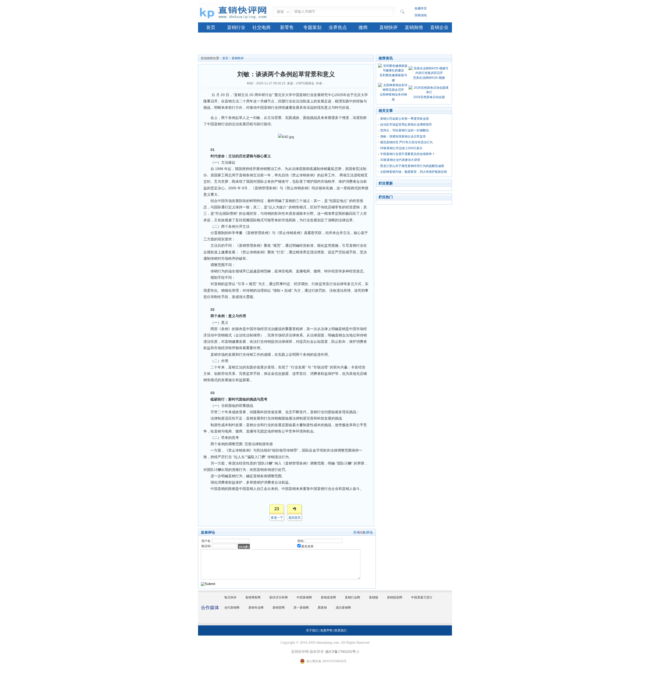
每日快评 (230, 597)
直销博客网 (253, 597)
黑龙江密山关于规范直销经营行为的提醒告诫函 (412, 166)
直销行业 (236, 27)
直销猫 (373, 597)
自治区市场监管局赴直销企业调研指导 (406, 124)
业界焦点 (338, 27)
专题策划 (312, 27)
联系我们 (340, 630)
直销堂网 (278, 607)
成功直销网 (343, 607)
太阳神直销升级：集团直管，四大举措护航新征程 (413, 172)
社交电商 (261, 27)
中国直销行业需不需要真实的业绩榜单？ (407, 154)
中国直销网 (304, 597)
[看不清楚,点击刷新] (244, 546)
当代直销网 (231, 607)
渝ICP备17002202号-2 (342, 652)
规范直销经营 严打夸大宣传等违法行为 (406, 142)
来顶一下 (277, 517)
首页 (210, 27)
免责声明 (326, 630)
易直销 (322, 607)
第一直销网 (301, 607)
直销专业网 (256, 607)
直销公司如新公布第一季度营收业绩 (404, 118)
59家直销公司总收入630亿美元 (401, 148)
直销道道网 (328, 597)
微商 (363, 27)
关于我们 (312, 630)
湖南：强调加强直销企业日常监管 (403, 136)
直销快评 (388, 27)
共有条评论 (363, 532)
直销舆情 (414, 27)
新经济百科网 (278, 597)
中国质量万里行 (421, 597)
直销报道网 (394, 597)
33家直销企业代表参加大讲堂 (400, 160)
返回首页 (294, 517)
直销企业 (439, 27)
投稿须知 (421, 15)
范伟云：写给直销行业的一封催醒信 (404, 130)
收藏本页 (421, 8)
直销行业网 (352, 597)
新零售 (287, 27)
